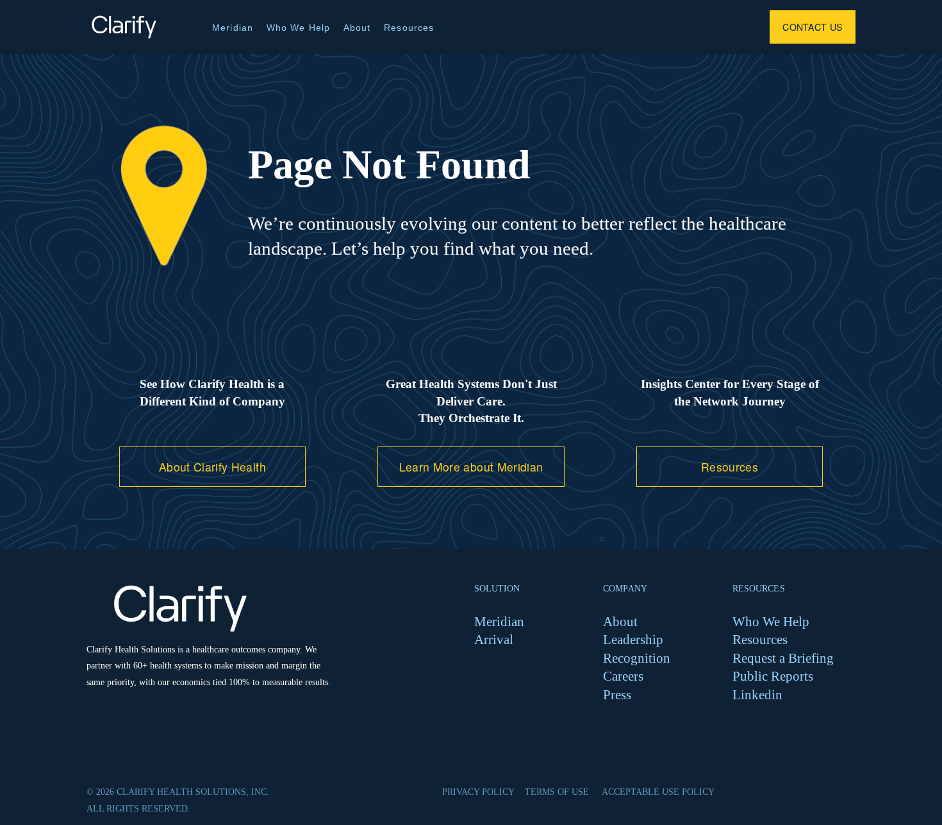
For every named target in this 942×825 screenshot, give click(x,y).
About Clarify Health (212, 467)
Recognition (636, 658)
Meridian (232, 27)
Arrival (493, 639)
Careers (623, 675)
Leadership (633, 639)
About (357, 27)
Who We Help (299, 27)
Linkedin (757, 694)
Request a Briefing (783, 658)
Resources (409, 27)
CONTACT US (812, 27)
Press (617, 694)
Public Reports (772, 675)
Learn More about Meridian (471, 467)
